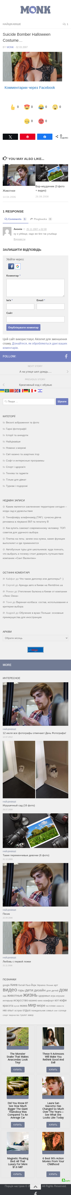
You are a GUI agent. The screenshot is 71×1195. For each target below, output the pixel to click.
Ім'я (9, 294)
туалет (23, 1009)
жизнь (30, 989)
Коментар (13, 269)
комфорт (48, 994)
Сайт (9, 306)
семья (49, 1004)
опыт (10, 1004)
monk (10, 47)
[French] (21, 384)
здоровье (44, 989)
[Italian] (30, 384)
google (6, 979)
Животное (9, 184)
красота (8, 999)
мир (32, 998)
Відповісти (19, 233)
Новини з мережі (16, 441)
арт (56, 979)
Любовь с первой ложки (17, 955)
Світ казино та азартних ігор (22, 448)
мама (23, 999)
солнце (62, 1004)
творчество (14, 1009)
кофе (63, 994)
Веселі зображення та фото (22, 416)
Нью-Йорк (30, 979)
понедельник (38, 1004)
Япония (49, 979)
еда (5, 989)
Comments (16, 212)
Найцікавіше (12, 24)
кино (40, 994)
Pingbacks (42, 212)
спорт (5, 1009)
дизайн (40, 984)
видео (10, 983)
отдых (27, 1004)
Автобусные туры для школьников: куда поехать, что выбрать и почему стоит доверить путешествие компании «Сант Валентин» (33, 547)
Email (41, 294)
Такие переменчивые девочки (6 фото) (26, 849)
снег (56, 1004)
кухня (16, 1000)
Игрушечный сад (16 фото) (19, 799)
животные (14, 989)
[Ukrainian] (2, 384)
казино (33, 994)
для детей (52, 984)
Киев (14, 979)
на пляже (51, 999)
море (41, 999)
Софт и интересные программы (25, 454)
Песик (6, 907)
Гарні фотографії (16, 422)
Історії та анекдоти (17, 429)
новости (60, 1000)
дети (29, 984)
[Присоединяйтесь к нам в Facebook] (66, 350)
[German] (26, 384)
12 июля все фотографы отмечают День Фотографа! (34, 727)
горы (21, 984)
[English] (16, 384)
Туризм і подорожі (16, 479)
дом (63, 983)
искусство (20, 994)
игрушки (60, 989)
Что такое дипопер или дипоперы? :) (41, 572)
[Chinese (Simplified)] (11, 384)
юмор (30, 1009)
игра (53, 989)
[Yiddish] (40, 384)
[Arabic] (7, 384)
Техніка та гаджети (17, 467)
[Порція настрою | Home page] (35, 9)
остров (18, 1004)
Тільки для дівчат (16, 473)
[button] (11, 262)
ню (5, 1004)
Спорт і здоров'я (15, 460)
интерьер (8, 994)
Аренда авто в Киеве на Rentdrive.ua (41, 579)
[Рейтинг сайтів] (35, 645)
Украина (41, 979)
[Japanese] (35, 384)
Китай (21, 979)
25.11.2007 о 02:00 (36, 223)
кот (57, 994)
